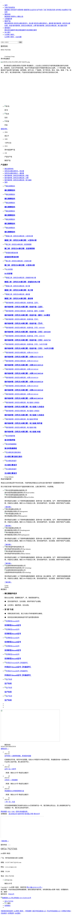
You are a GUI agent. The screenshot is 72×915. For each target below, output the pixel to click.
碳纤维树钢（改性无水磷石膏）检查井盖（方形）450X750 (27, 340)
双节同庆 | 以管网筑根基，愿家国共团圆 (17, 756)
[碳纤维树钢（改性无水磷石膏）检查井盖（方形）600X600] (24, 327)
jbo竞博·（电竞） (9, 34)
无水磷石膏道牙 (10, 465)
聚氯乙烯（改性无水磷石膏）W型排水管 (20, 240)
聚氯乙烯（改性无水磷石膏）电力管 (18, 290)
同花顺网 (28, 911)
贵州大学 (37, 814)
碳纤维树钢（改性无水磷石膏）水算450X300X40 (23, 390)
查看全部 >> (5, 748)
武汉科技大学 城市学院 (16, 814)
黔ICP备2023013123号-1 (34, 887)
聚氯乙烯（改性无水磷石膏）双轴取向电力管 (22, 282)
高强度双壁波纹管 (11, 257)
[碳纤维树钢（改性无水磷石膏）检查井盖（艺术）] (21, 319)
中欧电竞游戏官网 (7, 911)
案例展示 (7, 28)
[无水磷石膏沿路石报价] (12, 452)
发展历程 (27, 10)
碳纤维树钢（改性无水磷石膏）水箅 (24, 25)
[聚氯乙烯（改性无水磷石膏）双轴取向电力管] (20, 277)
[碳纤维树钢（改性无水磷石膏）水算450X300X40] (21, 386)
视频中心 (14, 16)
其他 (65, 25)
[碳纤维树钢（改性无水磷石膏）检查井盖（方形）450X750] (24, 336)
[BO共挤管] (8, 269)
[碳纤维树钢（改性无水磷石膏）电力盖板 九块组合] (21, 402)
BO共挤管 (8, 274)
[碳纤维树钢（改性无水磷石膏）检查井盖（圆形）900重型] (24, 311)
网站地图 (4, 811)
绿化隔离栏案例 (31, 30)
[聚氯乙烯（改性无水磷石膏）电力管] (17, 286)
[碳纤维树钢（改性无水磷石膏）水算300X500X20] (21, 361)
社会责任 (65, 10)
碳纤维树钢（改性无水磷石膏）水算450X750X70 (23, 357)
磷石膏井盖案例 (9, 30)
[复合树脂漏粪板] (10, 444)
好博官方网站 (66, 911)
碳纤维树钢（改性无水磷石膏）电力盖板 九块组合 (24, 407)
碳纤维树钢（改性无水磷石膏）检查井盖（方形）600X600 (27, 332)
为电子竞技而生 (9, 7)
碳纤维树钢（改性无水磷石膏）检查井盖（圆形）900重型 (27, 315)
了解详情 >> (5, 841)
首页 (6, 5)
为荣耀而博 (8, 19)
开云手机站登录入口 (53, 911)
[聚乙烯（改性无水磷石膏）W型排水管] (17, 261)
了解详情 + (8, 507)
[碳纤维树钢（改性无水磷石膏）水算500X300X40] (21, 394)
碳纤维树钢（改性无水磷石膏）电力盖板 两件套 (23, 423)
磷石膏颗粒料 (9, 190)
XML (13, 811)
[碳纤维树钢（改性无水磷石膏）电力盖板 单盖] (20, 427)
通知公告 (20, 16)
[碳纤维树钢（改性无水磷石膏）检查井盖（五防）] (21, 302)
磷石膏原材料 (9, 23)
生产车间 (39, 10)
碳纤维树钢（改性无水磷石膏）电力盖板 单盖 (22, 432)
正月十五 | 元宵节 (10, 769)
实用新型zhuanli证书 (12, 625)
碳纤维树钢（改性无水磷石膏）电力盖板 (50, 25)
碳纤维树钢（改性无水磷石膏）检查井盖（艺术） (24, 323)
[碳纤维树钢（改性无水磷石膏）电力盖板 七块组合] (21, 411)
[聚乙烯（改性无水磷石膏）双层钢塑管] (18, 244)
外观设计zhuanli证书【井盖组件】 (18, 667)
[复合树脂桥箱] (9, 436)
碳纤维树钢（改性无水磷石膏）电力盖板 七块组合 (24, 415)
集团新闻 (7, 16)
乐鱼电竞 (4, 913)
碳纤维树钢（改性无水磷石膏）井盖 (16, 175)
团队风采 (52, 10)
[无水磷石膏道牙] (10, 461)
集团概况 (7, 10)
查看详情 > (4, 129)
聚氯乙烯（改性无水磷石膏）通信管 (18, 299)
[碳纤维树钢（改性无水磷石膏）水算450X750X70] (21, 352)
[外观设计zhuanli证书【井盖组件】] (16, 662)
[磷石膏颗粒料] (9, 186)
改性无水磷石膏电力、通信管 (43, 23)
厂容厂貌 (46, 10)
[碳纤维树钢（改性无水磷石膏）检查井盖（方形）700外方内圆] (25, 344)
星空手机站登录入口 (39, 911)
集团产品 (7, 21)
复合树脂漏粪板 (10, 448)
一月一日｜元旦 (9, 802)
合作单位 (59, 10)
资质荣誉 (20, 10)
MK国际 (17, 913)
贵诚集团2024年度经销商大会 (14, 791)
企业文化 (33, 10)
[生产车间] (8, 679)
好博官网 (11, 913)
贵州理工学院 (28, 814)
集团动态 (7, 14)
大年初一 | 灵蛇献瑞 (11, 780)
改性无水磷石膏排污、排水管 (23, 23)
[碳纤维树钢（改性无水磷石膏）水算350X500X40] (21, 369)
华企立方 (11, 894)
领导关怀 (14, 10)
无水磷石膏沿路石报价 (13, 457)
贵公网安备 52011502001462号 (21, 898)
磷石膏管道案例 (20, 30)
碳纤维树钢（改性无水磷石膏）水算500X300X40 (23, 398)
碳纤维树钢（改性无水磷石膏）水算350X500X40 (23, 373)
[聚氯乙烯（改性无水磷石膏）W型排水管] (18, 236)
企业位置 (18, 37)
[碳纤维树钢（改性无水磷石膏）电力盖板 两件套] (21, 419)
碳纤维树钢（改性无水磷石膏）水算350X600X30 (23, 382)
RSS (9, 811)
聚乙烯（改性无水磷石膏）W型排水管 (19, 265)
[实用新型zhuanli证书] (11, 621)
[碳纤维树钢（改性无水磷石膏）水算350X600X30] (21, 377)
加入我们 (7, 32)
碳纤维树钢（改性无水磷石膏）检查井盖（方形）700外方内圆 (29, 348)
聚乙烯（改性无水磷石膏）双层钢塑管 (19, 249)
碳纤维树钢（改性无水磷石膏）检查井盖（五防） (24, 307)
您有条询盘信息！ (22, 811)
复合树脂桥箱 (9, 440)
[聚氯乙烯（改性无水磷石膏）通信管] (17, 294)
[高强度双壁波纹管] (11, 252)
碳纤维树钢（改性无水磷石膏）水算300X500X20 (23, 365)
